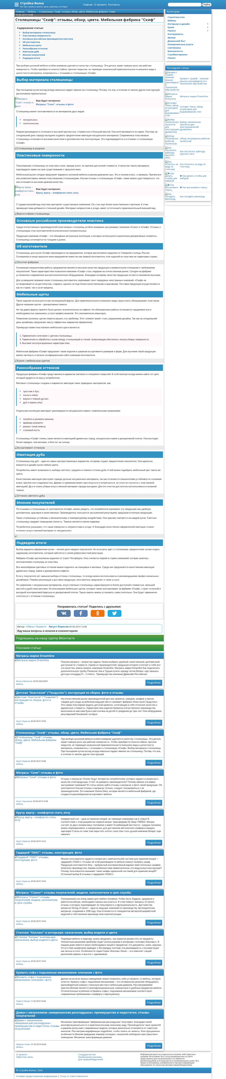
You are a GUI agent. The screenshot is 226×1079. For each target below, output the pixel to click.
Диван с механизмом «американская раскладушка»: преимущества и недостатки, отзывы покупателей (82, 1014)
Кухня (171, 27)
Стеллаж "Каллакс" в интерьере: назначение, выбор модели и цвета (66, 932)
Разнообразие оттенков (35, 48)
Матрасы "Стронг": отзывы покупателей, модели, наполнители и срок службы (73, 892)
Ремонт (172, 30)
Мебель (19, 684)
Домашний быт (176, 41)
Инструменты (175, 34)
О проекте (100, 4)
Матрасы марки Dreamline (35, 656)
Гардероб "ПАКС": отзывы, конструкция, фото (49, 852)
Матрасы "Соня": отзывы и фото (54, 104)
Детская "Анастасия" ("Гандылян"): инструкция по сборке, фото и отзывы (69, 692)
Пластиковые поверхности (37, 35)
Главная (88, 4)
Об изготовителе (31, 42)
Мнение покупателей (34, 55)
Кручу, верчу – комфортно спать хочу (57, 192)
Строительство (176, 17)
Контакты (114, 4)
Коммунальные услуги (180, 44)
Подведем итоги (31, 58)
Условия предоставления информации (36, 1076)
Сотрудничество (87, 1054)
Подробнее (154, 682)
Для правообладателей (90, 1059)
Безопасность (175, 51)
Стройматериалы (177, 54)
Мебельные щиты (32, 45)
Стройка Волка (32, 3)
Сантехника (174, 47)
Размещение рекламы (90, 1057)
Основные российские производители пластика (48, 39)
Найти (206, 4)
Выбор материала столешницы (39, 32)
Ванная (171, 37)
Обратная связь (24, 1057)
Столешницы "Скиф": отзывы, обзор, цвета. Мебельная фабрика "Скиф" (69, 732)
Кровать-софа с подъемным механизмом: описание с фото (59, 972)
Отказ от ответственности (74, 1076)
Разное (171, 57)
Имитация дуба (31, 51)
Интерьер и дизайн (179, 23)
